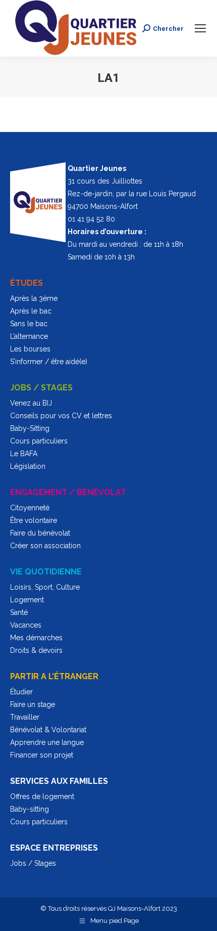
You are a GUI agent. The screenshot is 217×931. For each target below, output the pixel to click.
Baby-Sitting (29, 428)
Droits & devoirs (36, 650)
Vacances (25, 625)
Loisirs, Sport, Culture (45, 587)
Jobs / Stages (33, 863)
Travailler (24, 717)
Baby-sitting (29, 809)
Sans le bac (28, 324)
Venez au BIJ (31, 403)
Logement (27, 600)
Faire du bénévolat (40, 533)
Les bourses (30, 349)
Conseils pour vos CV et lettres (61, 416)
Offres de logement (42, 796)
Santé (19, 612)
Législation (27, 466)
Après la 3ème (34, 298)
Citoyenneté (29, 508)
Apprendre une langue (47, 742)
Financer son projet (41, 755)
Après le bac (30, 311)
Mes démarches (36, 638)
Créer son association (45, 546)
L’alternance (29, 336)
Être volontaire (33, 520)
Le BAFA (23, 454)
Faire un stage (32, 704)
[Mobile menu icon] (200, 28)
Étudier (21, 692)
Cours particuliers (39, 441)
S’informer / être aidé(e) (48, 362)
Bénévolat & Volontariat (48, 730)
